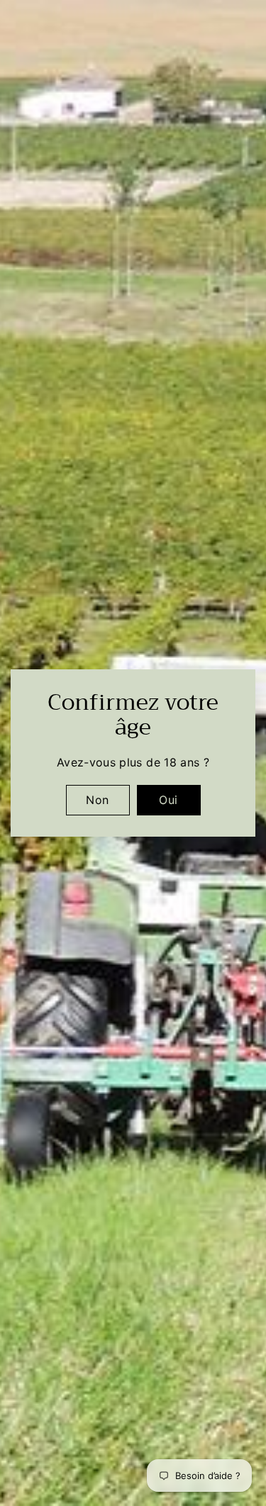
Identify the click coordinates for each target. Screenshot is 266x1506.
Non (97, 800)
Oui (168, 800)
